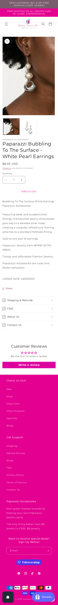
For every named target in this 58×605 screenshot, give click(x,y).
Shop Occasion (15, 411)
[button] (6, 24)
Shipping (6, 168)
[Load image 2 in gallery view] (29, 127)
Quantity (7, 173)
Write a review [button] (29, 364)
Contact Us (13, 489)
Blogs (10, 425)
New (9, 389)
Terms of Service (16, 482)
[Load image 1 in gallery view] (11, 127)
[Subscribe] (47, 551)
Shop (9, 396)
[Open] (7, 597)
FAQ (9, 467)
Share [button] (9, 288)
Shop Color (13, 403)
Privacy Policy (15, 475)
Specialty (11, 418)
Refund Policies (15, 453)
